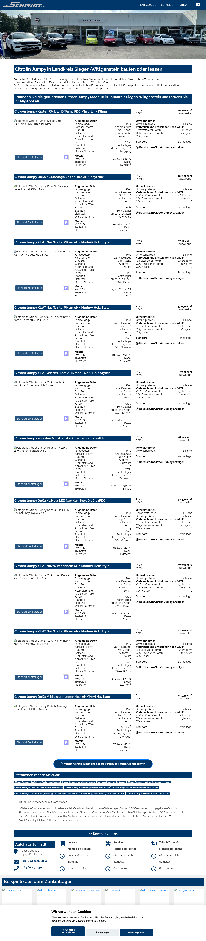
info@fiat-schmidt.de (35, 860)
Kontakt (183, 5)
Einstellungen (102, 932)
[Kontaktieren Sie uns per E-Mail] (198, 4)
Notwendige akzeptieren (68, 931)
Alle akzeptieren (136, 932)
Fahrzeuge (147, 5)
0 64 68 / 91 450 (32, 867)
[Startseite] (23, 4)
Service (166, 5)
